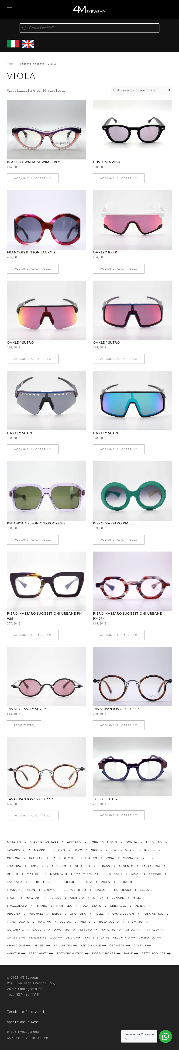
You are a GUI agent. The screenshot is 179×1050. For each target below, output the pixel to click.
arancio (77, 897)
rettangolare (153, 953)
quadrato (15, 929)
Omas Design (123, 913)
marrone (42, 850)
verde (130, 850)
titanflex (64, 905)
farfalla (151, 929)
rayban (140, 945)
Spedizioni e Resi (23, 1022)
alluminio (121, 937)
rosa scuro (109, 921)
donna (131, 842)
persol (55, 897)
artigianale (91, 945)
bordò (12, 874)
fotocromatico (70, 953)
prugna (13, 913)
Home (10, 63)
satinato (14, 882)
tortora (14, 866)
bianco (91, 858)
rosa (110, 858)
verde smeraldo (43, 937)
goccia (39, 929)
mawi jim (33, 897)
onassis (13, 937)
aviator (13, 953)
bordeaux (122, 889)
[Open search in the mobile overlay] (89, 28)
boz (113, 850)
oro (61, 850)
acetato (74, 842)
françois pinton (21, 889)
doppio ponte (103, 953)
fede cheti (68, 858)
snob (35, 882)
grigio (96, 850)
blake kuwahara (44, 842)
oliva (70, 937)
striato (115, 874)
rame (128, 953)
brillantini (63, 945)
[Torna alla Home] (89, 9)
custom (13, 858)
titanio (41, 905)
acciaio (155, 874)
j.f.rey (98, 897)
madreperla (93, 937)
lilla (88, 882)
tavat (135, 874)
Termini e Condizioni (25, 1011)
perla (140, 905)
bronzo (36, 866)
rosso (149, 850)
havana (44, 921)
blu (145, 858)
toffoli (69, 882)
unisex (39, 945)
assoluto (154, 842)
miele (137, 897)
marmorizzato (88, 874)
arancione (16, 945)
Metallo (14, 842)
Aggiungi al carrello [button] (32, 178)
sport (12, 897)
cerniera (117, 945)
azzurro (59, 866)
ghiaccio (82, 866)
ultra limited (74, 889)
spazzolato (17, 905)
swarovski (16, 850)
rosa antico (153, 913)
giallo (100, 889)
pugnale (36, 913)
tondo (129, 929)
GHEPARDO (147, 937)
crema (49, 889)
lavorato (61, 929)
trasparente (39, 858)
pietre (85, 921)
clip (51, 882)
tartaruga (151, 866)
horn (94, 842)
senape (118, 897)
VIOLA (105, 882)
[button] (9, 9)
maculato (58, 874)
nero (78, 850)
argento (126, 866)
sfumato (135, 921)
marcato (108, 929)
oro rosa (78, 913)
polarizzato (90, 905)
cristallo (118, 905)
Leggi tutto (24, 725)
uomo (112, 842)
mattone (34, 874)
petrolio (126, 882)
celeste (146, 889)
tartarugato (18, 921)
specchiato (38, 953)
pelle (99, 913)
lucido (65, 921)
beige (56, 913)
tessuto (85, 929)
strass (104, 866)
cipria (128, 858)
